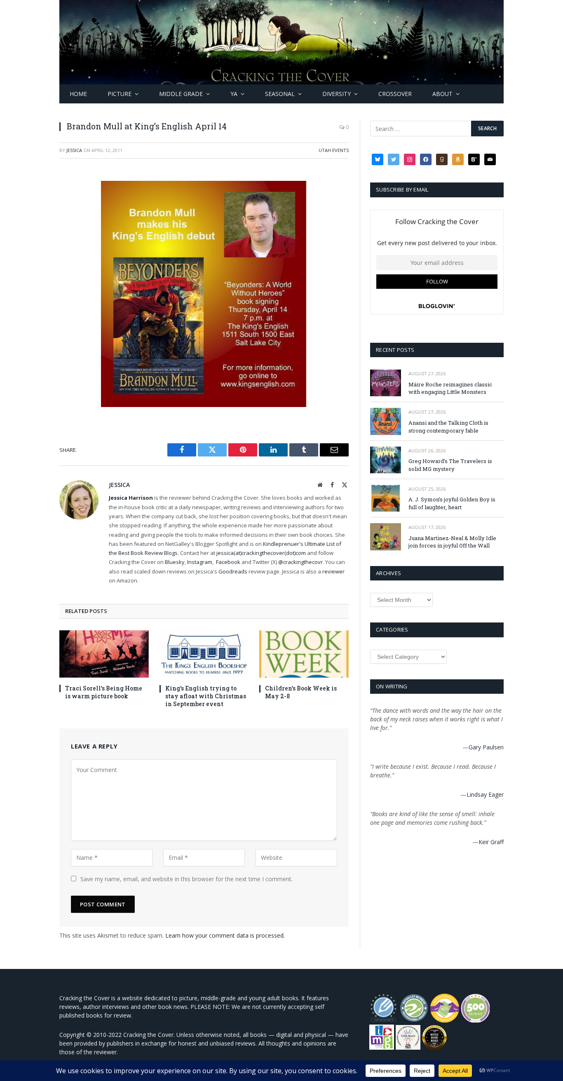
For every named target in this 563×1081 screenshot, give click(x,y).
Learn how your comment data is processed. (225, 935)
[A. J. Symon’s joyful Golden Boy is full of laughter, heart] (385, 498)
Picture (119, 94)
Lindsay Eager (485, 794)
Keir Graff (491, 842)
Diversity (336, 94)
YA (233, 94)
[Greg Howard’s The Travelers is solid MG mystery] (385, 460)
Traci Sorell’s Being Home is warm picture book (103, 692)
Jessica (74, 150)
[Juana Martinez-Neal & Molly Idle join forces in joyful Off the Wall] (385, 536)
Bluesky (175, 562)
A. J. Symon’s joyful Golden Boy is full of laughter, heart (451, 503)
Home (78, 94)
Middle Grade (181, 94)
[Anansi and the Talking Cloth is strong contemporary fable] (385, 421)
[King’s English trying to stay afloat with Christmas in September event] (204, 654)
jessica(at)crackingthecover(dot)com (261, 553)
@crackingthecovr (300, 562)
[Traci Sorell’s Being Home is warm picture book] (104, 654)
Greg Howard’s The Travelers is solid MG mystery (450, 465)
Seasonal (280, 94)
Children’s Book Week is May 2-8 (301, 692)
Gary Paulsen (486, 747)
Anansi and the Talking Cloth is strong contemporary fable (448, 426)
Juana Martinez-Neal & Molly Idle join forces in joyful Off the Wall (452, 542)
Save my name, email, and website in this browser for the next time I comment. (186, 879)
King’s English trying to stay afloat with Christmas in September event (205, 696)
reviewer (333, 571)
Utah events (334, 150)
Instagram (199, 562)
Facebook (228, 562)
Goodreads (232, 571)
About (442, 94)
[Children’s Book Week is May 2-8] (304, 654)
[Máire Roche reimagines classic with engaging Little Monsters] (385, 383)
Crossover (395, 94)
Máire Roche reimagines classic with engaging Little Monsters (450, 388)
